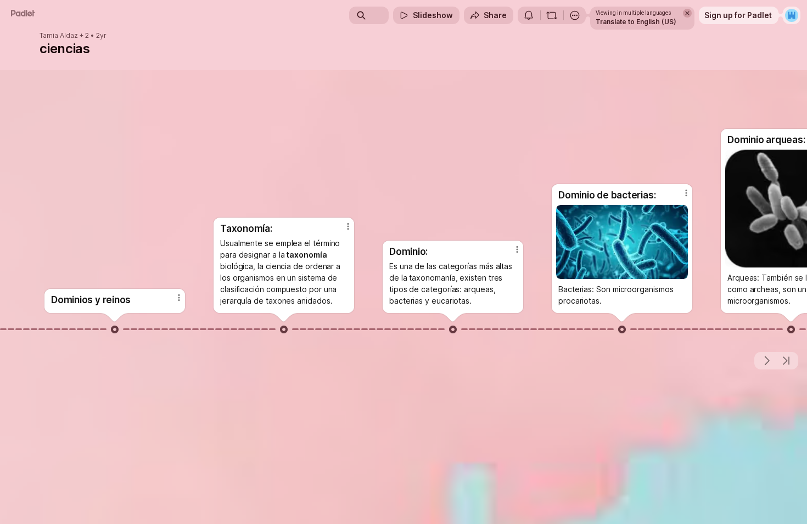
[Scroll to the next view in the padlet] (766, 360)
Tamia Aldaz (59, 35)
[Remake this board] (552, 15)
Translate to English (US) (636, 22)
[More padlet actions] (575, 15)
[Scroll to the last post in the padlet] (786, 360)
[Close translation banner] (687, 13)
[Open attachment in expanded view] (622, 242)
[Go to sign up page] (791, 15)
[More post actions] (179, 298)
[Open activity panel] (529, 15)
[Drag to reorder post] (115, 329)
